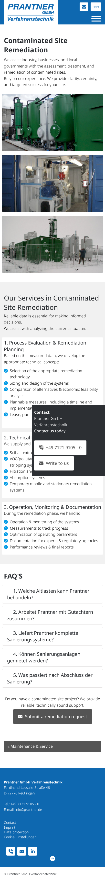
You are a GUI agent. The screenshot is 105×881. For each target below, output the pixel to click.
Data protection (16, 832)
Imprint (9, 827)
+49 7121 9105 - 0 (24, 804)
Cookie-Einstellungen (20, 837)
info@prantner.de (28, 809)
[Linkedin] (32, 851)
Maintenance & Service (30, 746)
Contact (10, 822)
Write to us (57, 463)
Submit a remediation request (56, 716)
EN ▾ (96, 7)
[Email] (84, 6)
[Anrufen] (10, 851)
